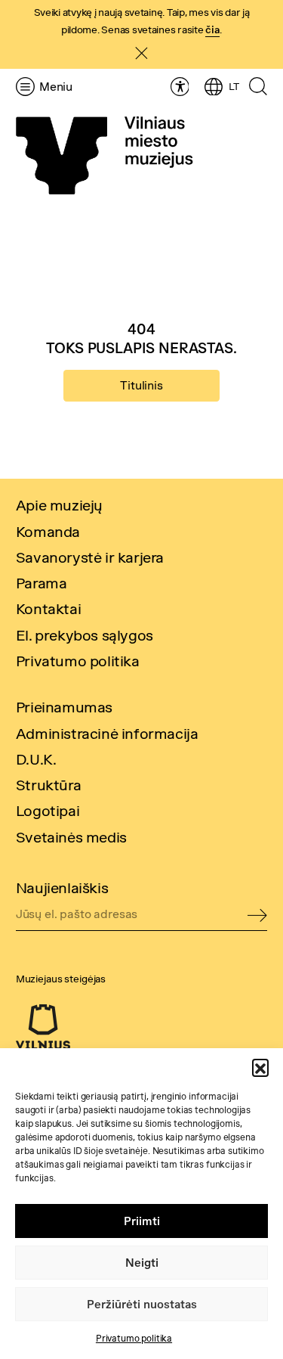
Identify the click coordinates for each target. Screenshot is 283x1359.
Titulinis (141, 385)
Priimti (142, 1221)
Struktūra (48, 784)
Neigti (141, 1262)
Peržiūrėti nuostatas (142, 1304)
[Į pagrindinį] (104, 156)
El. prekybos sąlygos (84, 635)
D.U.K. (36, 759)
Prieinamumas (64, 706)
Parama (41, 582)
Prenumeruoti (257, 916)
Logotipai (47, 810)
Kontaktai (48, 608)
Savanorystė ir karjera (90, 557)
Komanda (48, 531)
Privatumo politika (134, 1338)
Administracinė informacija (107, 733)
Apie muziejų (59, 505)
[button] (260, 1067)
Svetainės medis (71, 836)
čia (212, 29)
